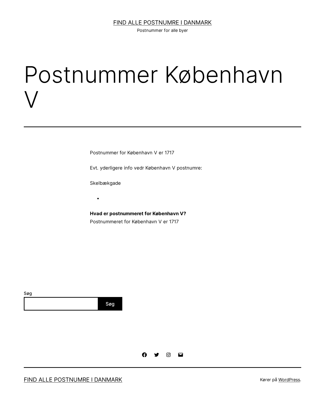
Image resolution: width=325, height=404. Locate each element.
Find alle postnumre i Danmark (162, 22)
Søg (28, 293)
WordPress (289, 379)
